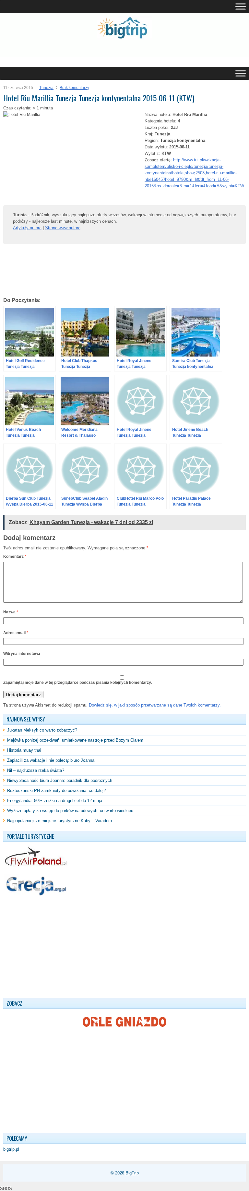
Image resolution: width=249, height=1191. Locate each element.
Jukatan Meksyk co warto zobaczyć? (42, 730)
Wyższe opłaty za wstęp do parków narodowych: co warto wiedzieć (70, 810)
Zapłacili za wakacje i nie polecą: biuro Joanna (50, 760)
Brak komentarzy (74, 87)
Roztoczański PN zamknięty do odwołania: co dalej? (56, 790)
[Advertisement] (79, 53)
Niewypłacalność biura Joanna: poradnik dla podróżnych (59, 780)
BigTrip (132, 1173)
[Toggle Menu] (240, 6)
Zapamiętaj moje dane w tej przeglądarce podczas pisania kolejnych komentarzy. (77, 682)
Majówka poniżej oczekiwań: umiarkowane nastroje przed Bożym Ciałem (75, 740)
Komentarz (14, 556)
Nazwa (10, 612)
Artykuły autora (27, 227)
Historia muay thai (24, 750)
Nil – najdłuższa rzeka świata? (35, 770)
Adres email (15, 633)
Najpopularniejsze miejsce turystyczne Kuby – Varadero (59, 820)
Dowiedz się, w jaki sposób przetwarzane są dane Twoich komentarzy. (155, 705)
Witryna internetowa (21, 653)
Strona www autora (62, 227)
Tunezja (46, 87)
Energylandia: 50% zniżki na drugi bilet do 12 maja (54, 800)
